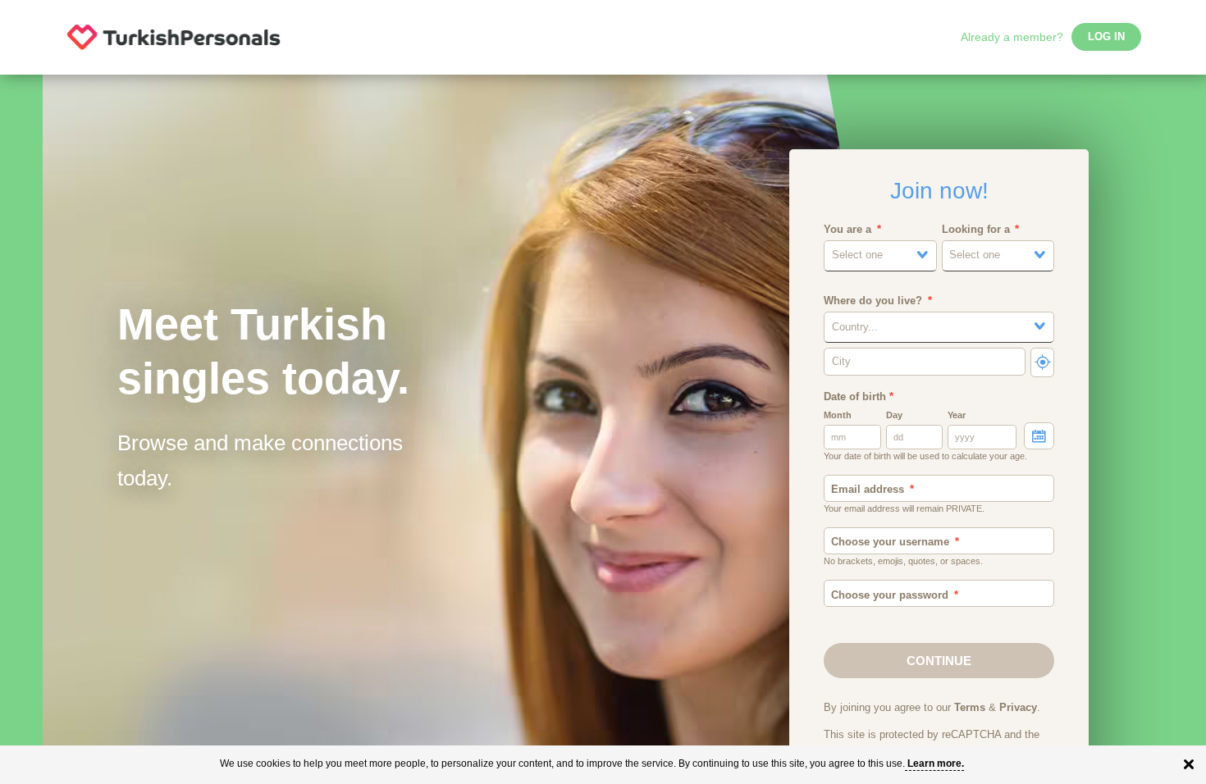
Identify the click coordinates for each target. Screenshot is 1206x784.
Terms (969, 707)
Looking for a (976, 229)
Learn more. (935, 763)
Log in (1106, 37)
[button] (880, 255)
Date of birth (858, 397)
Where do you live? (873, 301)
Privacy (1018, 707)
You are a (847, 229)
